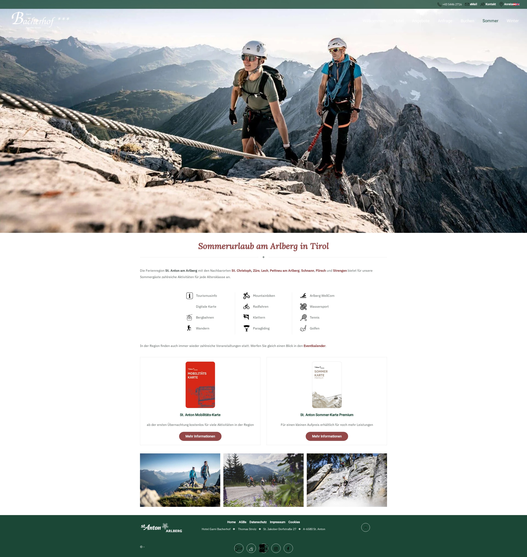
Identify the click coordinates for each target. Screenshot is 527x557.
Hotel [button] (399, 21)
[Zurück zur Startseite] (39, 21)
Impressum (277, 522)
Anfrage (445, 21)
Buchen (467, 21)
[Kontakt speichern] (263, 548)
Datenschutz (258, 522)
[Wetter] (251, 548)
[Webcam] (239, 548)
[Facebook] (288, 548)
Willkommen (374, 21)
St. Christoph (241, 270)
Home (231, 522)
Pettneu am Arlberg (285, 270)
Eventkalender (314, 346)
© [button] (141, 547)
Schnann (307, 270)
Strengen (340, 270)
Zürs (256, 270)
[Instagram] (276, 548)
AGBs (242, 522)
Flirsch (321, 270)
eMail (473, 4)
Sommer (490, 21)
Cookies (294, 522)
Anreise (509, 4)
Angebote (421, 21)
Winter (513, 21)
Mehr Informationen (200, 436)
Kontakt (491, 4)
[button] (180, 480)
